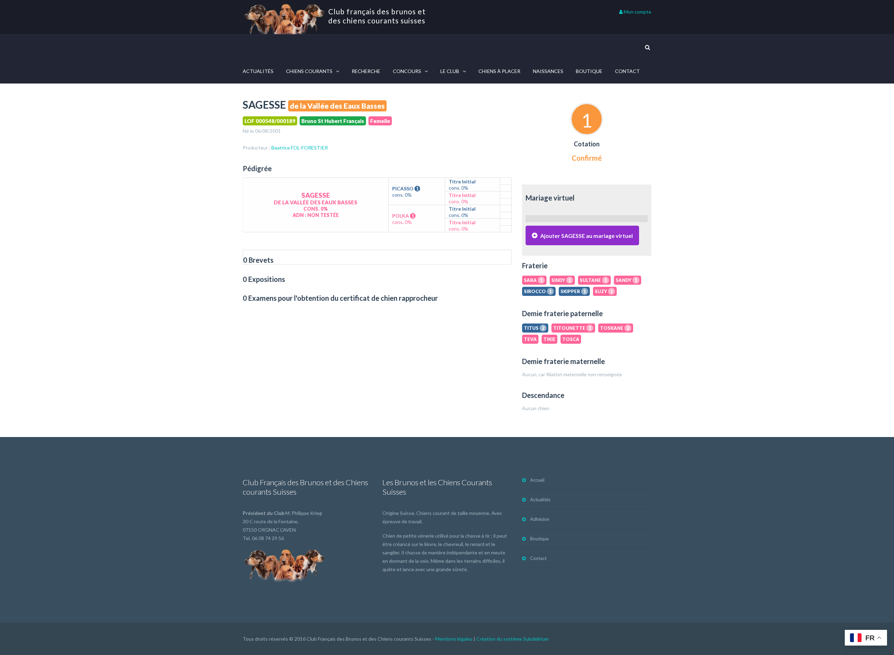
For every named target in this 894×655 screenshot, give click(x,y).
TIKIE (549, 339)
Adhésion (539, 519)
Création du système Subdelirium (512, 639)
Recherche (366, 71)
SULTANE (593, 280)
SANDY (626, 280)
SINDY (561, 280)
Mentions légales (453, 639)
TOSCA (570, 339)
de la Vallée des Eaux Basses (337, 105)
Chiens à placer (499, 71)
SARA (533, 280)
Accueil (537, 480)
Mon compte (637, 12)
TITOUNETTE (572, 328)
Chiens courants (309, 71)
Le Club (449, 71)
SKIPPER (573, 291)
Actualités (258, 71)
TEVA (530, 339)
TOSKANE (614, 328)
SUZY (604, 291)
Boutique (589, 71)
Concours (407, 71)
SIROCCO (538, 291)
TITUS (534, 328)
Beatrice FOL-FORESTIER (299, 148)
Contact (627, 71)
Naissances (548, 71)
